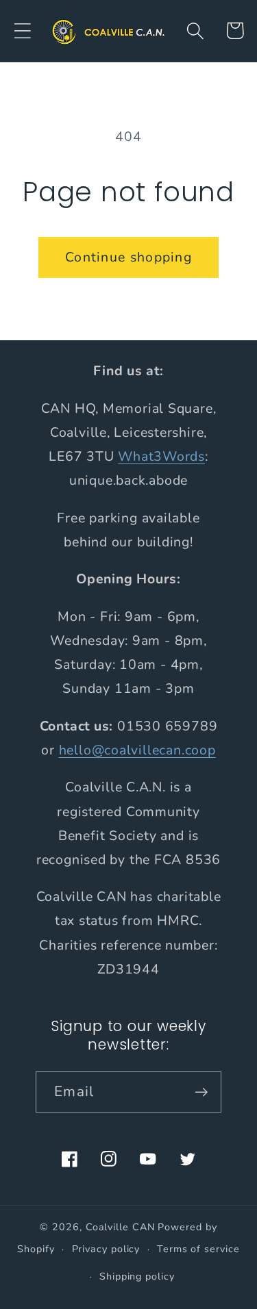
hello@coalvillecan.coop (137, 750)
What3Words (161, 456)
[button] (22, 30)
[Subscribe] (201, 1092)
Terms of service (198, 1249)
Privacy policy (106, 1249)
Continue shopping (128, 257)
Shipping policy (137, 1276)
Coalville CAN (121, 1227)
